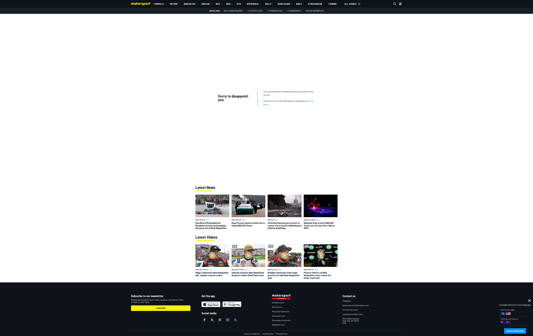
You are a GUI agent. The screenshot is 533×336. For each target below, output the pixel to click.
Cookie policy (267, 334)
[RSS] (235, 320)
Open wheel (253, 3)
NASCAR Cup (189, 3)
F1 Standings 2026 (274, 11)
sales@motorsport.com (353, 314)
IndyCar (206, 3)
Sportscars (283, 3)
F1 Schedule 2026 (255, 11)
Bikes (299, 3)
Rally (268, 3)
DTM (239, 3)
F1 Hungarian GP (294, 11)
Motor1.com (277, 307)
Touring (332, 3)
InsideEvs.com (278, 302)
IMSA (228, 3)
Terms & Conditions (252, 334)
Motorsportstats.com (281, 320)
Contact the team (350, 310)
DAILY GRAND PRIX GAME (233, 11)
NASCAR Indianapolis (315, 11)
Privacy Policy (281, 334)
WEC (218, 3)
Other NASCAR (315, 3)
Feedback (347, 301)
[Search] (395, 4)
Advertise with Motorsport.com (356, 305)
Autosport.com (278, 316)
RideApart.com (278, 325)
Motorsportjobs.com (280, 311)
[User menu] (400, 4)
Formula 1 (159, 3)
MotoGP (174, 3)
